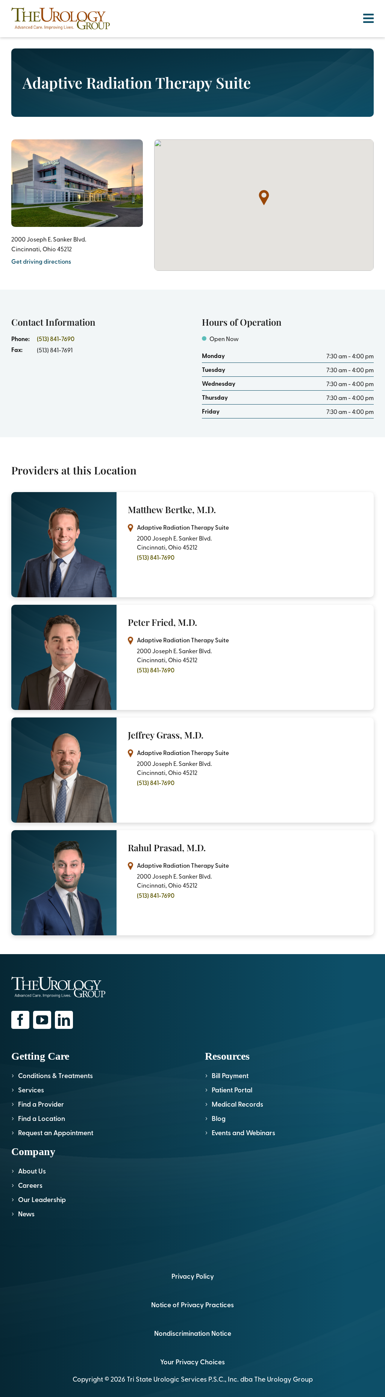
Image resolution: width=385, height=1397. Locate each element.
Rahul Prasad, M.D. (167, 847)
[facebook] (20, 1020)
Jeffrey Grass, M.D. (165, 735)
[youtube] (42, 1020)
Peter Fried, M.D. (162, 622)
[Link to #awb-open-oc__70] (368, 18)
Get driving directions (41, 261)
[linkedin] (64, 1020)
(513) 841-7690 (55, 338)
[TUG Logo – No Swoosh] (60, 10)
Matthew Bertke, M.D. (172, 509)
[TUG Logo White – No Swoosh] (58, 980)
